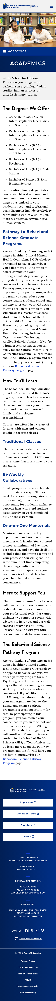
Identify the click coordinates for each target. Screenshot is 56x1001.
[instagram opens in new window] (37, 931)
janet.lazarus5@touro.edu (28, 893)
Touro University (32, 953)
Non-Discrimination (28, 974)
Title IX (28, 980)
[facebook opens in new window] (27, 931)
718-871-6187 (23, 890)
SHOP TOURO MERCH (30, 939)
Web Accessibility (28, 993)
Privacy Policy (28, 961)
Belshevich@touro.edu (28, 916)
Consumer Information (28, 986)
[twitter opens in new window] (32, 931)
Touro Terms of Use (28, 968)
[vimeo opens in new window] (42, 931)
